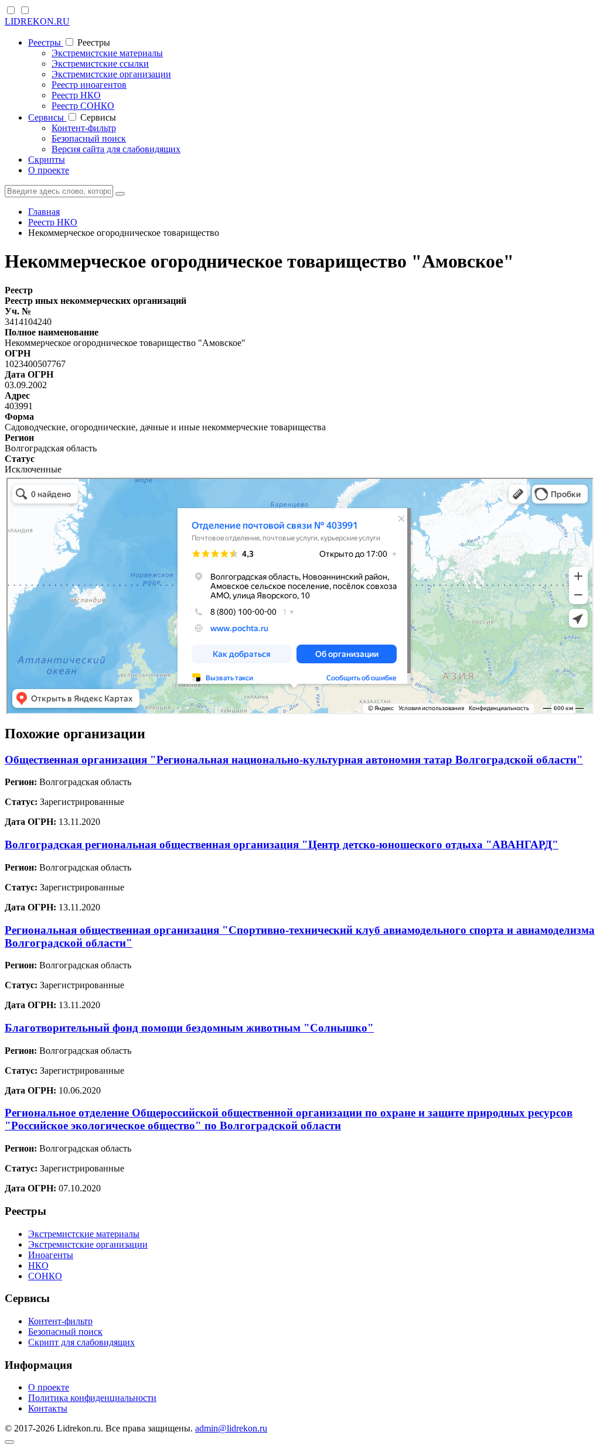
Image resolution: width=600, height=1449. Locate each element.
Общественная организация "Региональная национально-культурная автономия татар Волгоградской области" (294, 759)
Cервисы (47, 117)
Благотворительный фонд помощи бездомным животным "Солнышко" (189, 1028)
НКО (38, 1265)
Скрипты (46, 160)
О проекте (48, 170)
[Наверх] (9, 1442)
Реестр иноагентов (89, 85)
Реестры (45, 42)
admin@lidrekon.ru (231, 1428)
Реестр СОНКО (83, 106)
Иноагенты (50, 1255)
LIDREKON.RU (37, 21)
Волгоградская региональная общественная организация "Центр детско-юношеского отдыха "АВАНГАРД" (281, 844)
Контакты (47, 1408)
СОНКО (45, 1276)
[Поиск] (120, 194)
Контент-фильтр (84, 128)
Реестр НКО (76, 95)
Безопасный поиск (89, 138)
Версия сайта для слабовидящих (116, 149)
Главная (44, 212)
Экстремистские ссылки (100, 63)
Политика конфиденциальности (92, 1398)
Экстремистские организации (111, 74)
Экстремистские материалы (107, 53)
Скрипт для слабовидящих (81, 1342)
